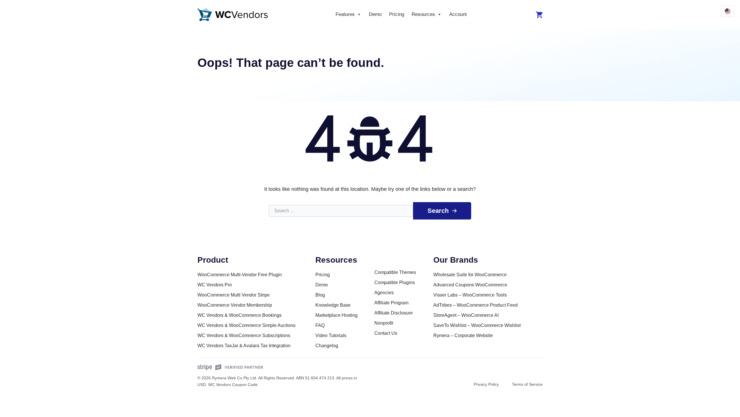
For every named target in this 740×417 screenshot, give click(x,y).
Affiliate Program (391, 302)
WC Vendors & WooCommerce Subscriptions (243, 335)
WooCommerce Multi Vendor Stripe (233, 294)
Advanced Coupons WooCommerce (470, 284)
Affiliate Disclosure (393, 312)
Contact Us (385, 333)
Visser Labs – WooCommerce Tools (470, 294)
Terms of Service (527, 384)
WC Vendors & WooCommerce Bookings (239, 315)
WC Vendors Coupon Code (233, 384)
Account (458, 14)
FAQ (320, 325)
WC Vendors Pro (214, 284)
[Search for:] (341, 211)
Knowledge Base (333, 305)
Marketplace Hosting (336, 315)
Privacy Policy (486, 384)
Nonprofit (383, 323)
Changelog (326, 345)
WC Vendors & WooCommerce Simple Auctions (246, 325)
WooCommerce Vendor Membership (234, 305)
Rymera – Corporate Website (463, 335)
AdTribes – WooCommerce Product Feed (475, 305)
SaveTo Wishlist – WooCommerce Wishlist (477, 325)
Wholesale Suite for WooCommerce (470, 274)
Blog (320, 294)
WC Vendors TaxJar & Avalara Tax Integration (244, 345)
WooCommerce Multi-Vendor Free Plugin (239, 274)
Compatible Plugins (394, 282)
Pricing (396, 14)
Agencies (384, 292)
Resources (423, 14)
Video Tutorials (330, 335)
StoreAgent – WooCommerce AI (466, 315)
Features (345, 14)
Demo (375, 14)
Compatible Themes (395, 272)
